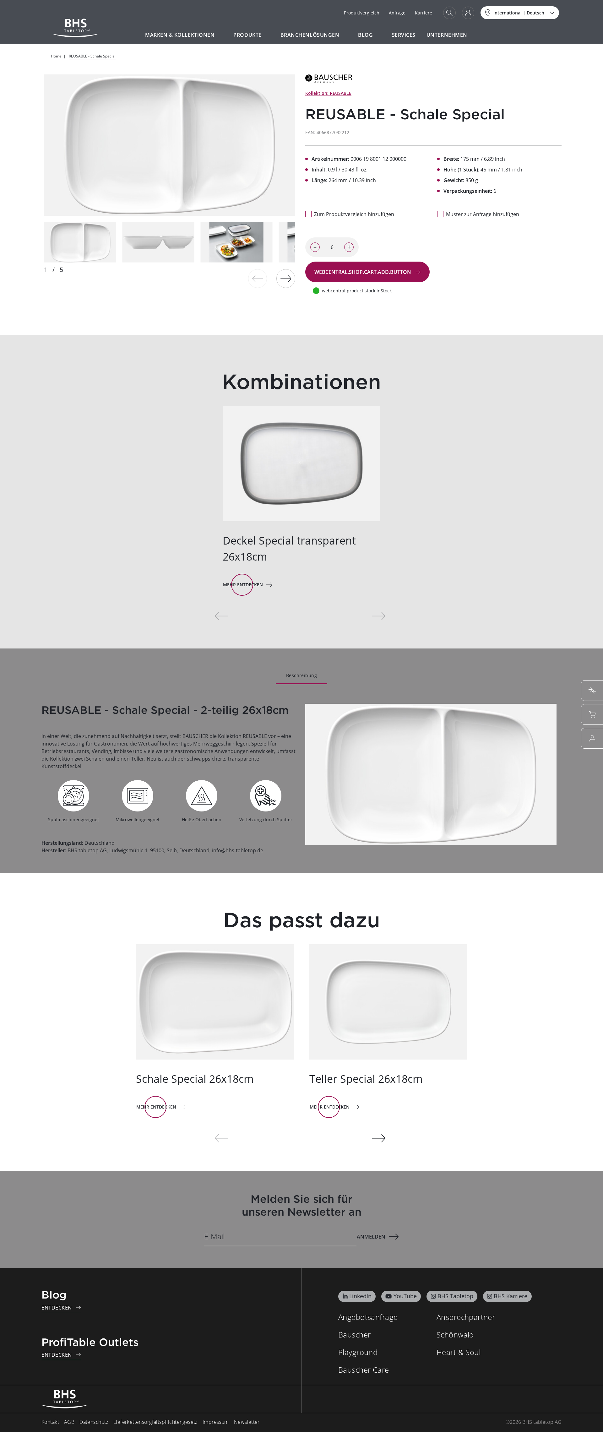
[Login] (468, 13)
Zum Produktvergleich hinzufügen (354, 214)
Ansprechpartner (466, 1317)
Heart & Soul (459, 1352)
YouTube (405, 1296)
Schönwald (455, 1334)
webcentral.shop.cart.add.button (363, 271)
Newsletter (247, 1421)
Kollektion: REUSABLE (328, 93)
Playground (358, 1352)
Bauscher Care (363, 1369)
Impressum (216, 1421)
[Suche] (449, 13)
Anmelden (371, 1236)
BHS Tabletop (455, 1296)
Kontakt (50, 1421)
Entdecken (56, 1307)
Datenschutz (93, 1421)
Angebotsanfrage (368, 1317)
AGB (69, 1421)
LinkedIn (360, 1296)
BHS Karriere (510, 1296)
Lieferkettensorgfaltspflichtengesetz (155, 1421)
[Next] (285, 278)
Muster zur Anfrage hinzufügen (482, 214)
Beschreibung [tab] (301, 675)
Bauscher (354, 1334)
